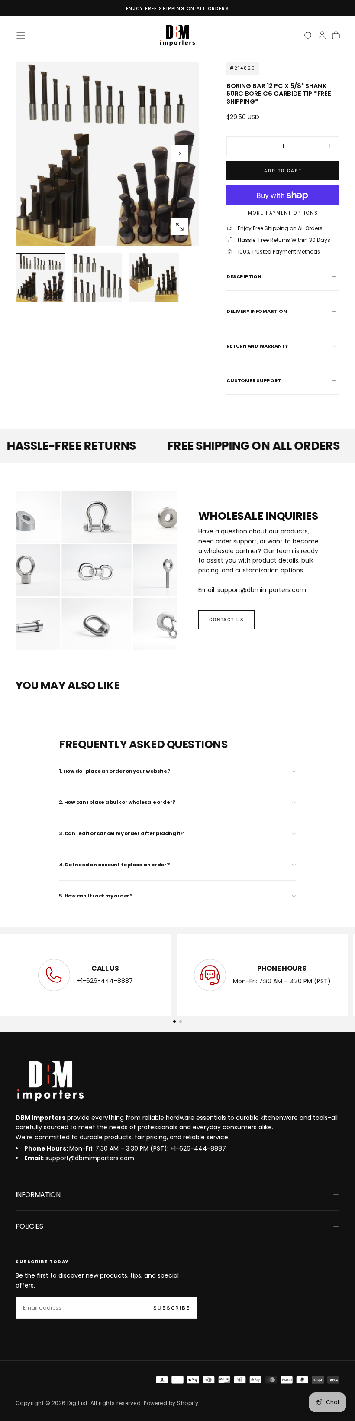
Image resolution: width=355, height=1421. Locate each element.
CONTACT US (226, 619)
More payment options (283, 213)
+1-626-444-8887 (105, 981)
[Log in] (322, 35)
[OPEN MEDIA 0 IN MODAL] (179, 226)
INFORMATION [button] (38, 1195)
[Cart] (336, 35)
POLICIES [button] (29, 1226)
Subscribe (171, 1308)
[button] (21, 35)
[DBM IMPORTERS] (50, 1081)
